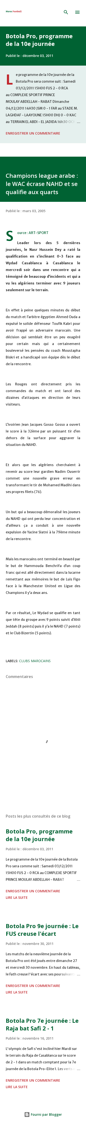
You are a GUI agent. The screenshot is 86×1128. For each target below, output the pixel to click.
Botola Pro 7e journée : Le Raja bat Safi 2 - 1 (42, 1024)
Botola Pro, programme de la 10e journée (39, 40)
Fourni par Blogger (46, 1114)
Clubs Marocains (35, 661)
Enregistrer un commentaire (33, 133)
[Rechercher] (66, 12)
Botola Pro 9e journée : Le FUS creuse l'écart (42, 929)
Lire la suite (17, 897)
